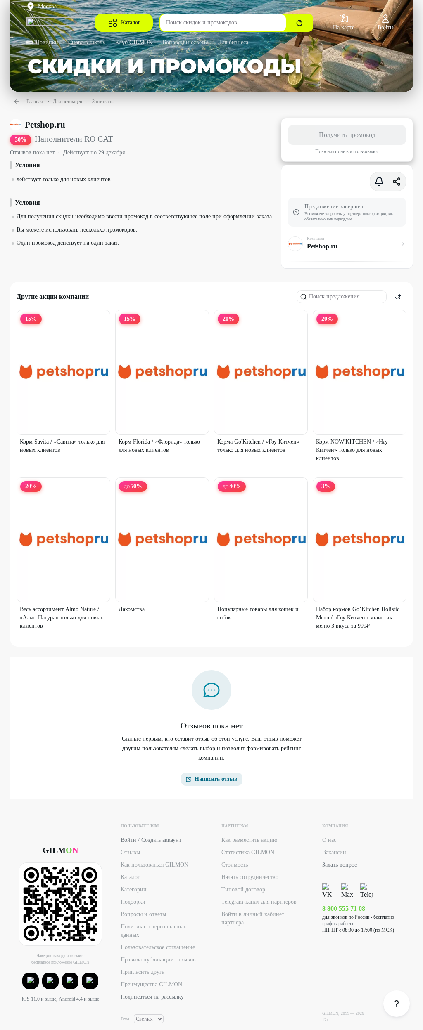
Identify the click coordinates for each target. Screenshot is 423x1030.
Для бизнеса (233, 42)
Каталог (130, 22)
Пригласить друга (142, 972)
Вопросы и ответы (185, 42)
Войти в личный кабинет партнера (252, 918)
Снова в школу (86, 42)
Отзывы (130, 852)
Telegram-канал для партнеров (259, 902)
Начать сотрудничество (249, 877)
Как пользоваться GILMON (154, 865)
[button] (30, 981)
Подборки (133, 902)
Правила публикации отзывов (158, 960)
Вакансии (334, 852)
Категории (134, 889)
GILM (60, 850)
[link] (396, 1003)
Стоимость (234, 865)
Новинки (47, 42)
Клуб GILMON (133, 42)
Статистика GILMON (247, 852)
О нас (329, 840)
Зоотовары (103, 101)
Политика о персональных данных (153, 931)
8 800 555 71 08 (343, 908)
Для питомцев (67, 101)
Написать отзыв (216, 779)
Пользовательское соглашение (158, 947)
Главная (34, 101)
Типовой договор (243, 889)
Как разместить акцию (249, 840)
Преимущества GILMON (151, 984)
